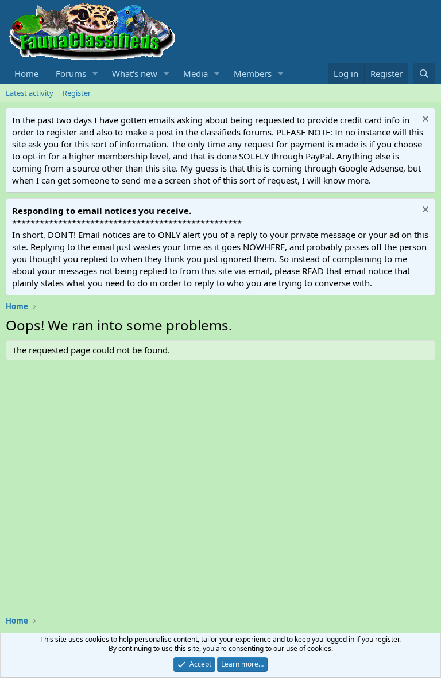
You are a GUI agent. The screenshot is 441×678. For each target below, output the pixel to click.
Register (77, 93)
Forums (71, 73)
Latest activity (29, 93)
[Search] (424, 73)
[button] (95, 73)
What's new (134, 73)
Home (26, 73)
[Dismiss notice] (424, 120)
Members (253, 73)
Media (195, 73)
